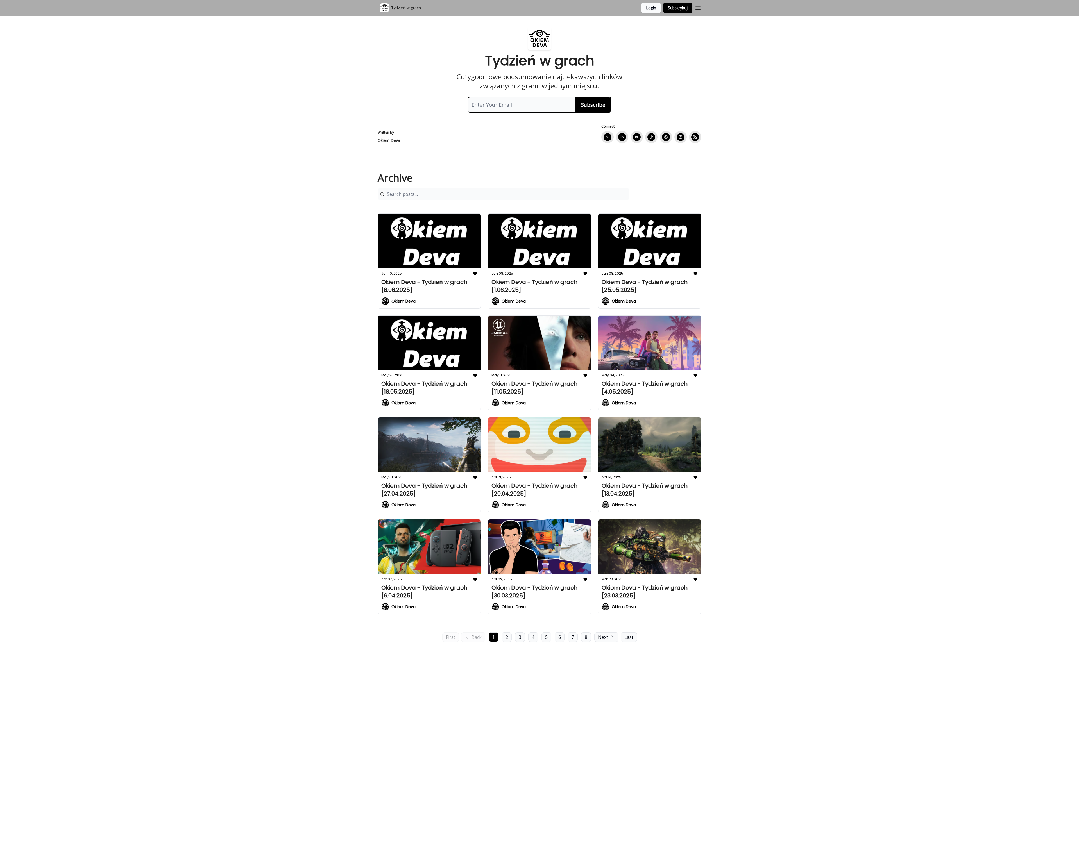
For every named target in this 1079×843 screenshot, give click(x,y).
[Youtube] (637, 137)
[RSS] (695, 137)
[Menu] (698, 7)
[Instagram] (680, 137)
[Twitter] (607, 137)
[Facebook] (666, 137)
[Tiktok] (651, 137)
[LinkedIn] (622, 137)
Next (603, 637)
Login (651, 7)
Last (628, 637)
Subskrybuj (678, 7)
